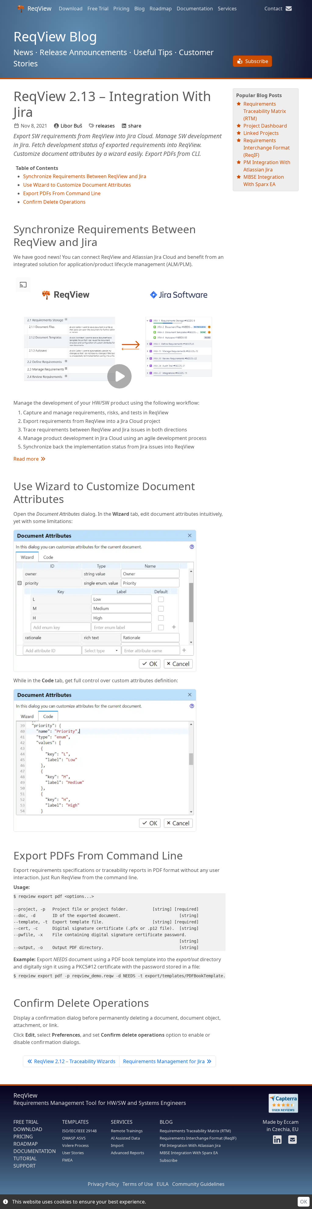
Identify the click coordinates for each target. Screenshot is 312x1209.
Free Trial (97, 8)
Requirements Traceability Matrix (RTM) (264, 111)
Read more (26, 458)
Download (71, 8)
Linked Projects (261, 133)
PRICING (23, 1136)
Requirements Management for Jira (164, 1061)
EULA (162, 1184)
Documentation (195, 8)
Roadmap (161, 8)
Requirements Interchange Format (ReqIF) (266, 147)
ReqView (39, 8)
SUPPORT (24, 1165)
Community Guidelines (198, 1184)
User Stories (73, 1152)
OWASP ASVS (74, 1138)
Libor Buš (71, 125)
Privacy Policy (103, 1184)
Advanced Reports (127, 1152)
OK (303, 1201)
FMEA (67, 1160)
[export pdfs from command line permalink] (10, 855)
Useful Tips (152, 52)
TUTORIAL (25, 1158)
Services (227, 8)
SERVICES (122, 1122)
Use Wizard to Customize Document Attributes (77, 184)
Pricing (121, 8)
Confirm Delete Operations (54, 202)
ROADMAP (25, 1143)
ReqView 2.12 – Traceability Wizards (74, 1061)
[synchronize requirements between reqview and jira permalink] (10, 229)
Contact (274, 8)
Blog (139, 8)
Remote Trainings (127, 1130)
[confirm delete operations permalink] (10, 1002)
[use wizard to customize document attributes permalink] (10, 486)
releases (105, 125)
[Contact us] (292, 1141)
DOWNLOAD (27, 1129)
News (23, 52)
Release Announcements (83, 52)
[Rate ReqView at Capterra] (280, 1103)
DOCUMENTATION (34, 1151)
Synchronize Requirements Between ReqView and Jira (84, 176)
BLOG (166, 1122)
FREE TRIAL (25, 1122)
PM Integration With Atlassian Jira (190, 1145)
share (134, 125)
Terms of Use (137, 1184)
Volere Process (75, 1145)
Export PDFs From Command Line (62, 193)
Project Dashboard (265, 125)
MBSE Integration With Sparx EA (189, 1152)
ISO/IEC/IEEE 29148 (79, 1130)
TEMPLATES (75, 1122)
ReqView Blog (55, 36)
